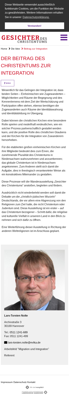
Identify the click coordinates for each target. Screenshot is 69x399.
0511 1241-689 (19, 332)
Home (4, 48)
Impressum (7, 382)
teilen (8, 83)
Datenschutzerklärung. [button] (36, 17)
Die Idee (15, 48)
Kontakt (31, 382)
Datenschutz (20, 382)
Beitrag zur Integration (35, 48)
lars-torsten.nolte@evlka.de (24, 342)
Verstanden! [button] (34, 25)
